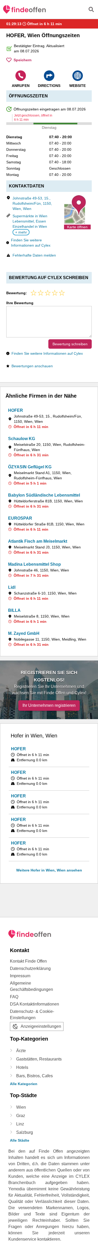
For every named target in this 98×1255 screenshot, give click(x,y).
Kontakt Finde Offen (28, 961)
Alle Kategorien (23, 1084)
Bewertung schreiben (70, 344)
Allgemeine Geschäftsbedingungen (31, 986)
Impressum (20, 976)
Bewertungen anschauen (32, 366)
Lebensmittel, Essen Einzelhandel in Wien (30, 224)
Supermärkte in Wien (30, 216)
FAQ (14, 997)
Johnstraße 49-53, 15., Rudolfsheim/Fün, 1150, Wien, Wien (32, 203)
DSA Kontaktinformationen (34, 1004)
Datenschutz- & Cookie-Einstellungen (32, 1014)
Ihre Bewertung (19, 303)
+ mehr (21, 232)
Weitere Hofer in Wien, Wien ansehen (49, 870)
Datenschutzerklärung (30, 968)
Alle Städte (19, 1140)
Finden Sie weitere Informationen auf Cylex (30, 242)
